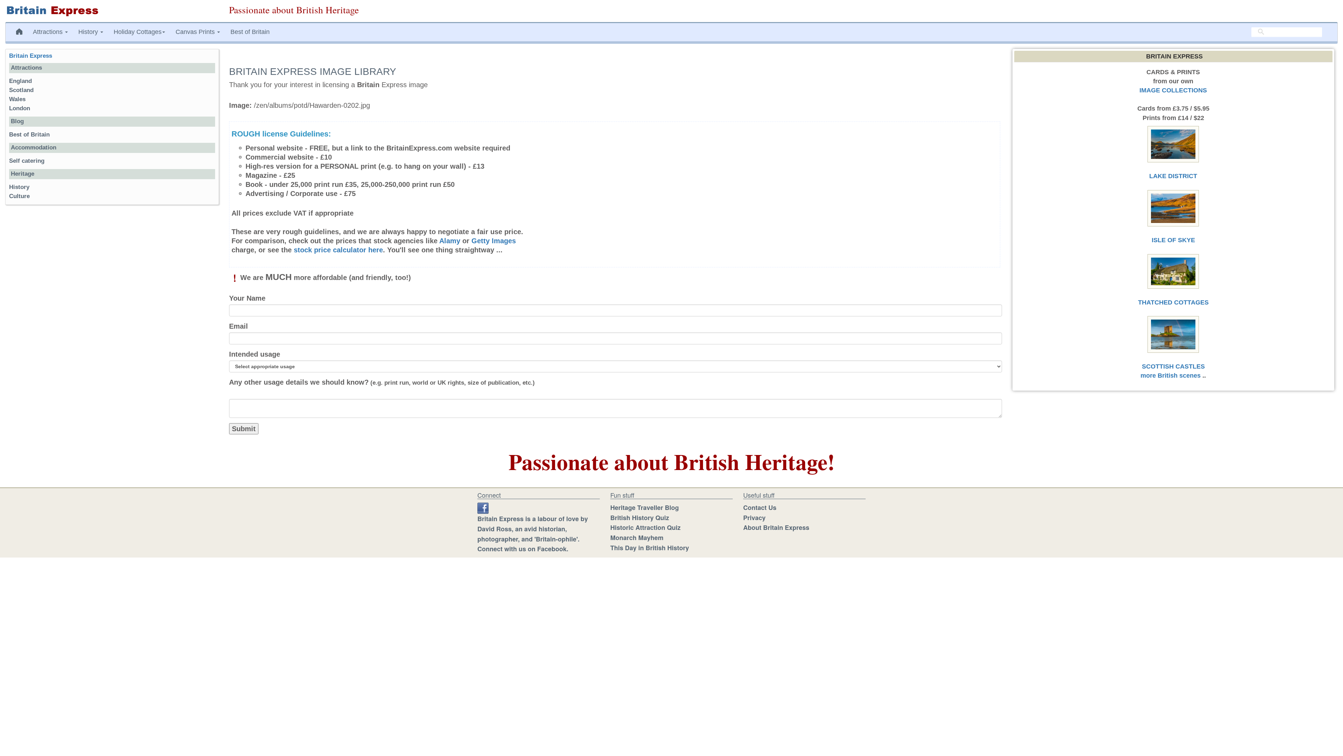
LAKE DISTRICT (1173, 176)
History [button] (89, 31)
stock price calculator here (338, 250)
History (19, 187)
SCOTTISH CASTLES (1173, 366)
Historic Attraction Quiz (645, 527)
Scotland (21, 90)
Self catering (26, 161)
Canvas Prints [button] (196, 31)
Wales (17, 99)
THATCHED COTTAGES (1173, 302)
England (20, 81)
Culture (19, 196)
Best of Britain (250, 31)
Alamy (449, 241)
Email (238, 326)
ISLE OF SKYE (1173, 240)
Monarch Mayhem (636, 537)
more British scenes (1171, 375)
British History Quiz (639, 517)
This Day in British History (649, 547)
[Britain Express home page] (112, 11)
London (19, 108)
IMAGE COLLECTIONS (1173, 90)
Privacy (754, 517)
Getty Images (493, 241)
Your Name (247, 298)
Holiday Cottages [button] (138, 31)
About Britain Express (776, 527)
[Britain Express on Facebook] (483, 507)
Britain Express (30, 55)
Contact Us (759, 507)
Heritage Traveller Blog (644, 507)
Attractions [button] (48, 31)
